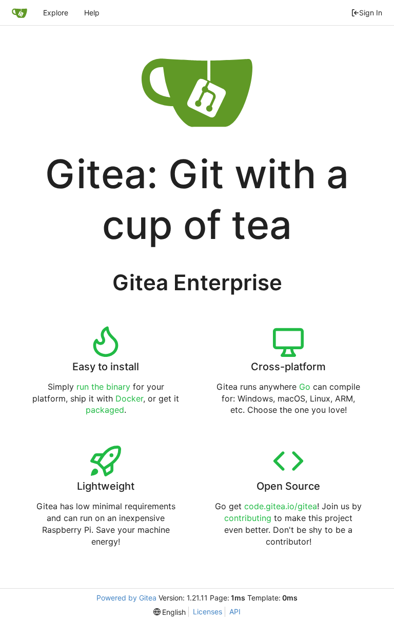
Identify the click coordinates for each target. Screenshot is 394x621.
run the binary (103, 387)
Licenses (207, 611)
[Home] (19, 13)
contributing (247, 518)
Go (304, 387)
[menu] (169, 612)
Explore (55, 12)
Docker (129, 398)
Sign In (370, 12)
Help (92, 12)
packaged (105, 410)
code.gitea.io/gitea (280, 506)
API (235, 611)
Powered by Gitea (126, 597)
